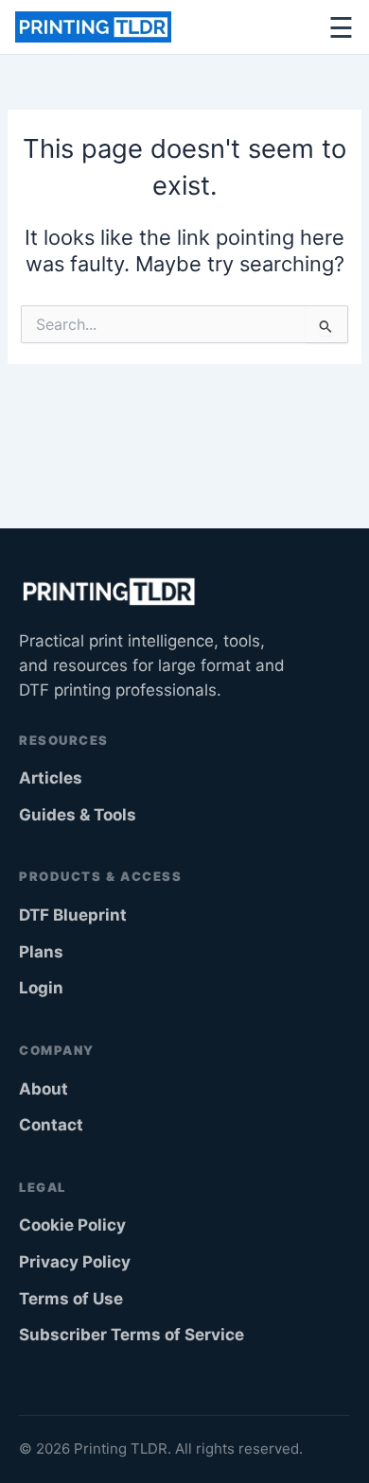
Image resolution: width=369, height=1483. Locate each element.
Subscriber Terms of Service (131, 1334)
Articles (50, 777)
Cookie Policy (72, 1225)
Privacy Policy (75, 1261)
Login (41, 987)
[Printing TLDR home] (93, 27)
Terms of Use (71, 1298)
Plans (41, 951)
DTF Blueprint (73, 914)
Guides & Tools (77, 814)
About (43, 1088)
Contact (51, 1124)
